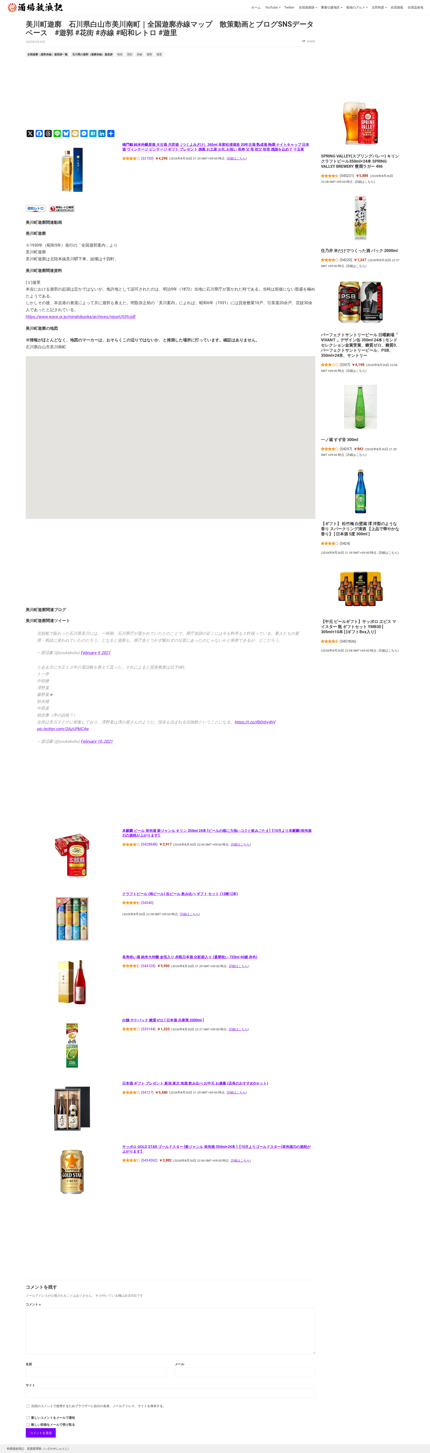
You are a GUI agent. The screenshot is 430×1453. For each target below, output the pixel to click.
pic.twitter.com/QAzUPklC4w (63, 728)
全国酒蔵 (397, 7)
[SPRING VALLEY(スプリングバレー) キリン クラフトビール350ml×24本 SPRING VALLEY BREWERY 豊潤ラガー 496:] (360, 124)
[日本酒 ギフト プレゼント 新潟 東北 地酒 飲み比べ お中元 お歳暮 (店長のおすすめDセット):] (72, 1109)
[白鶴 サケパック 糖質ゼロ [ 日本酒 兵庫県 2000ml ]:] (72, 1046)
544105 (148, 966)
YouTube (271, 7)
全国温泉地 (415, 7)
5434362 (149, 1160)
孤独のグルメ (355, 7)
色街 (120, 54)
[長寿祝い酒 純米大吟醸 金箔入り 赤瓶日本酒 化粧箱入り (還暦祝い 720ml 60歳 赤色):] (72, 983)
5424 (345, 543)
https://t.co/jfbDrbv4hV (254, 722)
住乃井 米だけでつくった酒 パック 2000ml (359, 250)
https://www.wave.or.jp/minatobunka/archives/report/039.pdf (81, 316)
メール (179, 1364)
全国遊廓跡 (306, 7)
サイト (30, 1385)
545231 (347, 176)
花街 (129, 54)
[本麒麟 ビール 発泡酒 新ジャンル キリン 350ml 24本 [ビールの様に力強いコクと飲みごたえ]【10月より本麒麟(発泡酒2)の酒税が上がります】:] (72, 856)
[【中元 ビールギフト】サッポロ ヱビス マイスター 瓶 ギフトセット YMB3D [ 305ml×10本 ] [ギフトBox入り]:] (360, 589)
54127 (147, 1092)
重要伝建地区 (330, 7)
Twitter (289, 7)
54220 (346, 260)
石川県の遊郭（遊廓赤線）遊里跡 (92, 54)
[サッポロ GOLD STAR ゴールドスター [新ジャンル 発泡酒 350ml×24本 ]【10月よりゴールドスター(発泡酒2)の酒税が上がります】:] (72, 1172)
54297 (346, 449)
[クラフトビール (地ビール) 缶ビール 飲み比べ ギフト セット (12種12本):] (72, 919)
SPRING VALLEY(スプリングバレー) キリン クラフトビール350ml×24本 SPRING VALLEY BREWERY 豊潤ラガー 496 (360, 161)
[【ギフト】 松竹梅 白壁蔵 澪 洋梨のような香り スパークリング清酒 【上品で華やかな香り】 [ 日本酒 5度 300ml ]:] (360, 491)
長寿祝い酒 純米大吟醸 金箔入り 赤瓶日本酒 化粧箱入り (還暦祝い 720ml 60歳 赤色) (189, 957)
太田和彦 (378, 7)
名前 (29, 1364)
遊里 (159, 54)
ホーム (256, 7)
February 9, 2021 (95, 652)
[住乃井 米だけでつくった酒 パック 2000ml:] (360, 218)
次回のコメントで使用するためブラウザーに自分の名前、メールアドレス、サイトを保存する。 (98, 1406)
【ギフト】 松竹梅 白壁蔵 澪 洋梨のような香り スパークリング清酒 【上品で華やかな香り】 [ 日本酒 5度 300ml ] (360, 528)
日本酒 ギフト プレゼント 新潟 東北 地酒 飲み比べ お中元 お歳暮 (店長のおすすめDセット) (195, 1083)
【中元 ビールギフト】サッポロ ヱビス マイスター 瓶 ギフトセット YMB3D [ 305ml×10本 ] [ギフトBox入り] (358, 626)
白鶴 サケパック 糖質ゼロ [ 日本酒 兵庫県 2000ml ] (163, 1020)
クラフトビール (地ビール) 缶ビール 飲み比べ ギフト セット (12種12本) (180, 894)
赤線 (139, 54)
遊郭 (149, 54)
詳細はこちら (236, 158)
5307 (345, 365)
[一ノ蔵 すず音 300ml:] (360, 407)
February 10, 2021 (97, 741)
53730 (147, 158)
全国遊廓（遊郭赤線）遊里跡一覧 (47, 54)
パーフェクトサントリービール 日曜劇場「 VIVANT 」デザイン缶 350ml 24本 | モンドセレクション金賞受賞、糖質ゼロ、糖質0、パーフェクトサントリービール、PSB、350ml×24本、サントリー (360, 345)
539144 (148, 1029)
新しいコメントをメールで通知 (53, 1417)
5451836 (348, 641)
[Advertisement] (170, 94)
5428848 (149, 844)
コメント (33, 1304)
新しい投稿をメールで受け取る (53, 1424)
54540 (147, 903)
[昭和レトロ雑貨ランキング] (61, 210)
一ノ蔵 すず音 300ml (339, 439)
